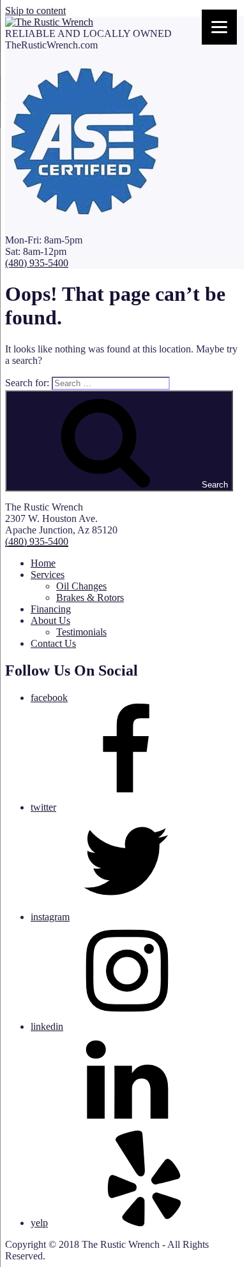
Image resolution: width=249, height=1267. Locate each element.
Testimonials (81, 631)
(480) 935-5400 (36, 262)
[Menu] (219, 27)
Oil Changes (81, 586)
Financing (51, 609)
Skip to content (35, 10)
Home (43, 563)
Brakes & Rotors (90, 597)
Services (47, 574)
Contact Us (53, 643)
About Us (50, 620)
